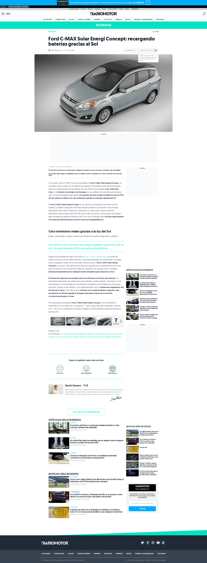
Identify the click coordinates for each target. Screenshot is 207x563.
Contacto (129, 560)
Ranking (97, 19)
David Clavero (55, 50)
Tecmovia (52, 31)
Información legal (138, 560)
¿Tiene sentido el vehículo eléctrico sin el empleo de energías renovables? (89, 337)
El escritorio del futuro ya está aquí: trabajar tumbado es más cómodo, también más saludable (85, 170)
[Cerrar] (157, 55)
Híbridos (118, 19)
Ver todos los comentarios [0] (86, 412)
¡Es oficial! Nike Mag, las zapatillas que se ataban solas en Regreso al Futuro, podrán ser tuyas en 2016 (85, 174)
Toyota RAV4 (112, 9)
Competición (60, 19)
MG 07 (83, 9)
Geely (127, 9)
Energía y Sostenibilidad (143, 19)
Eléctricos (108, 19)
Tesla (121, 9)
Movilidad (160, 19)
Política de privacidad (158, 560)
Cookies (148, 560)
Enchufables (75, 492)
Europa (97, 9)
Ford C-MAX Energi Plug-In (95, 256)
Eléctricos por (13, 6)
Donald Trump (73, 9)
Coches (71, 19)
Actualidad (47, 19)
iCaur (104, 9)
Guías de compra (84, 19)
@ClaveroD (63, 50)
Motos (90, 9)
